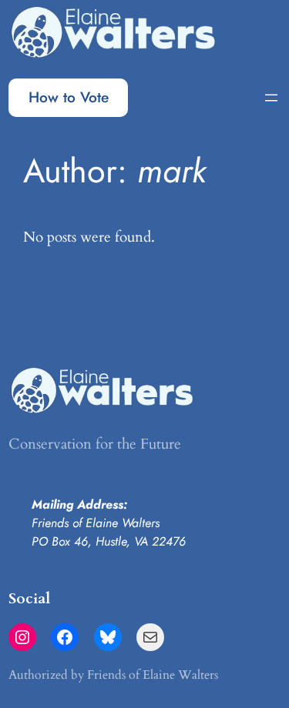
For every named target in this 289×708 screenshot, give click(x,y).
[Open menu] (271, 97)
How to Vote (69, 97)
